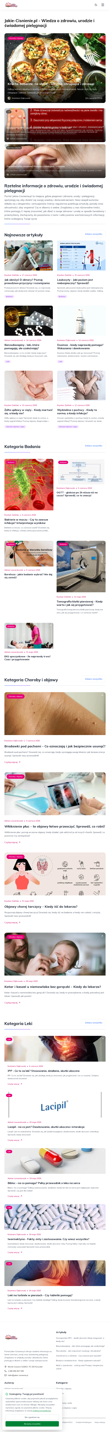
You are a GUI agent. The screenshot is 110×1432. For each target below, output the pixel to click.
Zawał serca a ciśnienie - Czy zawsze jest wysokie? (78, 1356)
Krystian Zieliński (11, 275)
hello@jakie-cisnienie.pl (18, 1375)
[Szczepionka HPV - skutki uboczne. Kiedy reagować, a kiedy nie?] (55, 125)
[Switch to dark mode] (96, 4)
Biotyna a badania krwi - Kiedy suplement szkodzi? (78, 1360)
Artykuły (61, 1332)
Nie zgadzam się (32, 1417)
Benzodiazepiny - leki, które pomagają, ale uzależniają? (80, 1346)
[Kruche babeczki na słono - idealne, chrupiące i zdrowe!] (55, 68)
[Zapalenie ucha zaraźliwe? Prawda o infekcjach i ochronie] (55, 161)
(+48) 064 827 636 (16, 1371)
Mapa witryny (100, 1422)
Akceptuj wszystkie (32, 1424)
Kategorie (62, 1382)
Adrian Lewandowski (13, 340)
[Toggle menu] (103, 5)
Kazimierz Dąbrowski (66, 340)
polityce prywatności (42, 1410)
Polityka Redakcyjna (83, 1422)
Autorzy (9, 1382)
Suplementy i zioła (64, 1403)
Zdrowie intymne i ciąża (15, 427)
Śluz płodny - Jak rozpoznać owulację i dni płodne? (78, 1351)
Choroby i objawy (16, 38)
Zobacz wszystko (93, 234)
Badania (9, 296)
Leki (8, 112)
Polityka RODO (67, 1422)
